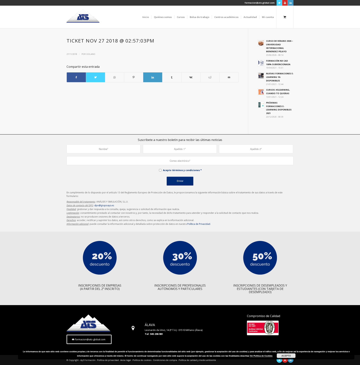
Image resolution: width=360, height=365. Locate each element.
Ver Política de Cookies (261, 355)
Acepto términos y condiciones (181, 170)
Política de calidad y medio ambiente (197, 360)
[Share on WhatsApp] (114, 77)
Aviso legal (125, 360)
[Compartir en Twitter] (95, 77)
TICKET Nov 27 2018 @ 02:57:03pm (110, 40)
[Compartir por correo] (229, 77)
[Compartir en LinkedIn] (152, 77)
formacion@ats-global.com (259, 2)
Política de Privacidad (198, 224)
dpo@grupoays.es (104, 205)
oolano (90, 54)
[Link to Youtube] (285, 3)
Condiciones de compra (165, 360)
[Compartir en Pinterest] (133, 77)
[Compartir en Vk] (191, 77)
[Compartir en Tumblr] (171, 77)
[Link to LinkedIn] (290, 3)
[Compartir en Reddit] (209, 77)
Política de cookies (142, 360)
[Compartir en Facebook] (76, 77)
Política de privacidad (108, 360)
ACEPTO (286, 355)
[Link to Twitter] (279, 3)
